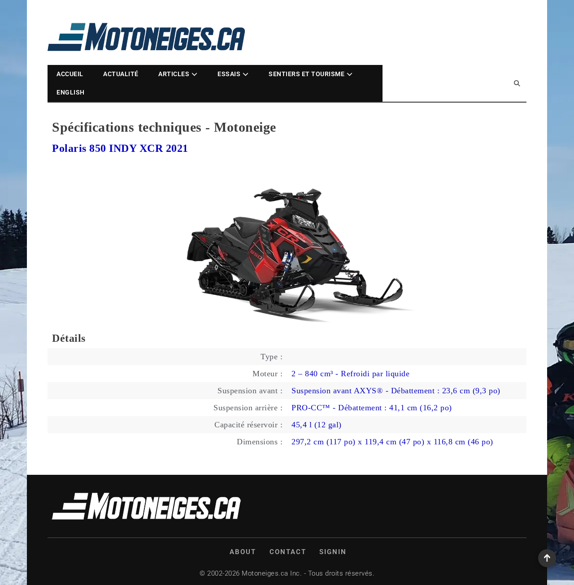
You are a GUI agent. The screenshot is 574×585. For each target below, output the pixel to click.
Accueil (70, 73)
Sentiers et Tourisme (306, 73)
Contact (288, 552)
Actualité (121, 73)
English (71, 92)
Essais (228, 73)
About (243, 552)
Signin (333, 552)
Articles (173, 73)
